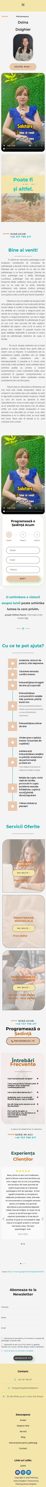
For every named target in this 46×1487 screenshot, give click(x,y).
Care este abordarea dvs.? (20, 1092)
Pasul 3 (37, 540)
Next (23, 579)
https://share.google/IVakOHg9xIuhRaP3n (26, 1271)
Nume (3, 1317)
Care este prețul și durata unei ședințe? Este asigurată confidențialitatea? (22, 1085)
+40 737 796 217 (20, 236)
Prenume (4, 1307)
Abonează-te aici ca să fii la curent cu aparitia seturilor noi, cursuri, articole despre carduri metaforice (22, 1345)
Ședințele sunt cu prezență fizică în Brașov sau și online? (21, 1098)
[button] (23, 4)
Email (3, 1328)
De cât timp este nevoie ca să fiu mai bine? (21, 1105)
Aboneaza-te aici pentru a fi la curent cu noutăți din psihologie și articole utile (22, 1339)
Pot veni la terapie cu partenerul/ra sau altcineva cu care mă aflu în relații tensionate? (21, 1114)
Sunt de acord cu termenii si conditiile (18, 1351)
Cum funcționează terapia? (20, 1078)
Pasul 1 (9, 540)
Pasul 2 (23, 540)
